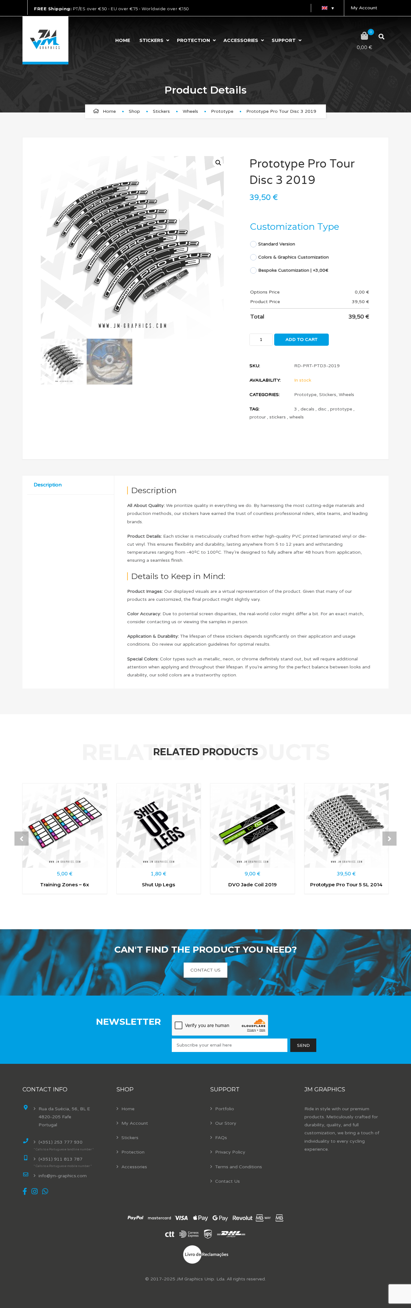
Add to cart (301, 339)
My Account (364, 8)
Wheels (190, 111)
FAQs (221, 1137)
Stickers (151, 40)
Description (48, 485)
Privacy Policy (230, 1152)
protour (257, 417)
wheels (296, 417)
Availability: (265, 380)
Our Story (225, 1123)
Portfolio (224, 1109)
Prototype (222, 111)
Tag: (254, 409)
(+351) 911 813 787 (61, 1159)
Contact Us (227, 1181)
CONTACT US (205, 970)
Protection (193, 40)
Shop (134, 111)
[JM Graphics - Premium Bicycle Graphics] (45, 40)
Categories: (264, 394)
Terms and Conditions (238, 1167)
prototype (341, 409)
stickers (277, 417)
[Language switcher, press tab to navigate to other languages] (327, 8)
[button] (218, 162)
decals (307, 409)
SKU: (254, 365)
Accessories (240, 40)
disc (322, 409)
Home (122, 40)
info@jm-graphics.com (63, 1176)
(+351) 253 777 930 (61, 1142)
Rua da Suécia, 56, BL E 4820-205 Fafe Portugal (64, 1117)
